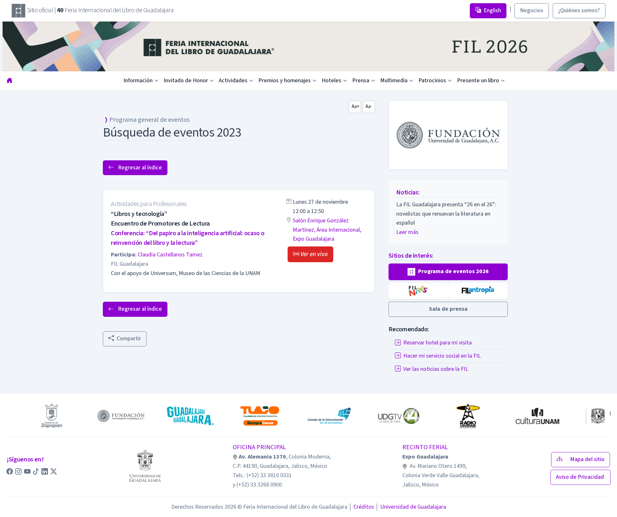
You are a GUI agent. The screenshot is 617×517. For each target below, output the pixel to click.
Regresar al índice (139, 168)
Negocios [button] (531, 10)
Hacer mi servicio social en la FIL (442, 356)
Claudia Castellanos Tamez (170, 255)
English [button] (492, 10)
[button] (310, 254)
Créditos (361, 507)
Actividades (233, 80)
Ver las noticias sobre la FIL (435, 369)
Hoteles (331, 80)
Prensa (360, 80)
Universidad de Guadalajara (410, 507)
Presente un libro (478, 80)
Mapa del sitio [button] (587, 459)
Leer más (407, 232)
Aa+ (355, 106)
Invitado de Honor (186, 80)
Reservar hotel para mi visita (437, 343)
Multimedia (393, 80)
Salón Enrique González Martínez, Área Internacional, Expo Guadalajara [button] (327, 230)
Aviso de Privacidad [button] (580, 477)
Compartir (129, 338)
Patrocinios (432, 80)
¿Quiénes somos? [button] (579, 10)
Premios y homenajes (284, 80)
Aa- (368, 106)
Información (138, 80)
